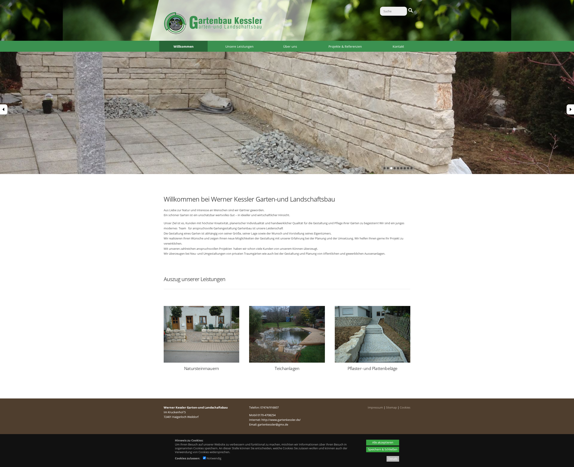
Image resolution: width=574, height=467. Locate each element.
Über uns (290, 46)
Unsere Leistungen (239, 46)
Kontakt (398, 46)
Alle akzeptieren (382, 442)
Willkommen (184, 46)
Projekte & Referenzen (345, 46)
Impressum (375, 407)
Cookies (405, 407)
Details (392, 459)
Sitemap (391, 407)
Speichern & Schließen (382, 449)
